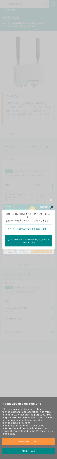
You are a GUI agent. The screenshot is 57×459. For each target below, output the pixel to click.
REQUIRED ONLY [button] (28, 441)
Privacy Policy (44, 431)
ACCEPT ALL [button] (28, 451)
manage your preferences (17, 425)
